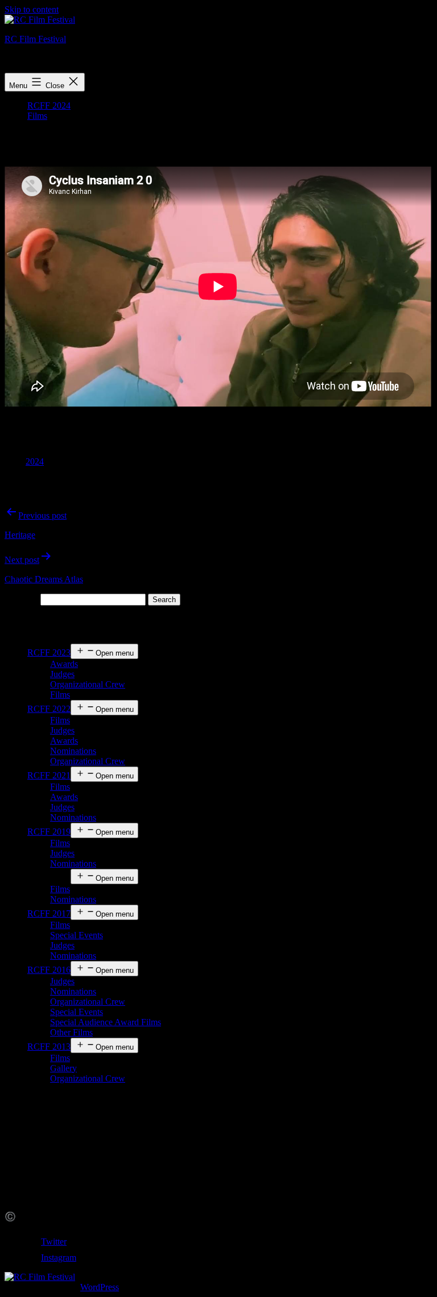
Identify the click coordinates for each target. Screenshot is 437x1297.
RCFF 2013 (49, 1046)
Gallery (63, 1068)
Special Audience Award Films (105, 1022)
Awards (64, 664)
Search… (21, 599)
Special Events (76, 935)
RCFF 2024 (49, 105)
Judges (62, 674)
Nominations (73, 751)
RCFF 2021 (49, 775)
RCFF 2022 (49, 709)
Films (37, 116)
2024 (35, 461)
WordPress (99, 1287)
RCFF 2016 (49, 970)
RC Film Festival (35, 39)
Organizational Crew (87, 684)
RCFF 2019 (49, 831)
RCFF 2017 (49, 913)
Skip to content (32, 9)
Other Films (71, 1032)
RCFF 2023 (49, 652)
